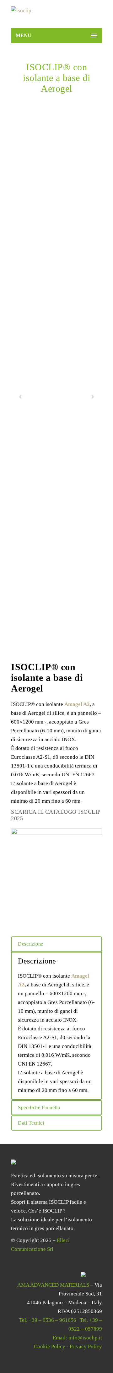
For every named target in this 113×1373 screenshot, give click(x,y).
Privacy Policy (86, 1346)
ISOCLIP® (58, 98)
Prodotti (37, 98)
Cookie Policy (49, 1346)
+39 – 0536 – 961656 (52, 1320)
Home (20, 98)
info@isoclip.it (85, 1338)
